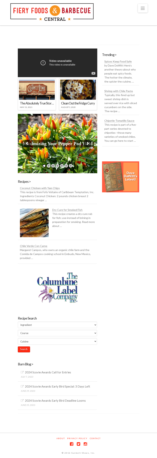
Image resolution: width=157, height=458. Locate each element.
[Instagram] (85, 444)
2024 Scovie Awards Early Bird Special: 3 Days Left (57, 386)
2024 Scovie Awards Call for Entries (48, 372)
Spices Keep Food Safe (118, 61)
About (60, 438)
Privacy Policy (77, 438)
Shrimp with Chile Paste (118, 91)
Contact (95, 438)
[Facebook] (71, 444)
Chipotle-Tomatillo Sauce (119, 120)
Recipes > (24, 181)
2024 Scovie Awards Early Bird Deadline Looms (55, 400)
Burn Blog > (25, 364)
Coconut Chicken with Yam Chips (40, 188)
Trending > (109, 55)
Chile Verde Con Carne (33, 246)
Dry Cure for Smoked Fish (67, 209)
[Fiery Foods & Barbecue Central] (52, 12)
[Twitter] (78, 444)
